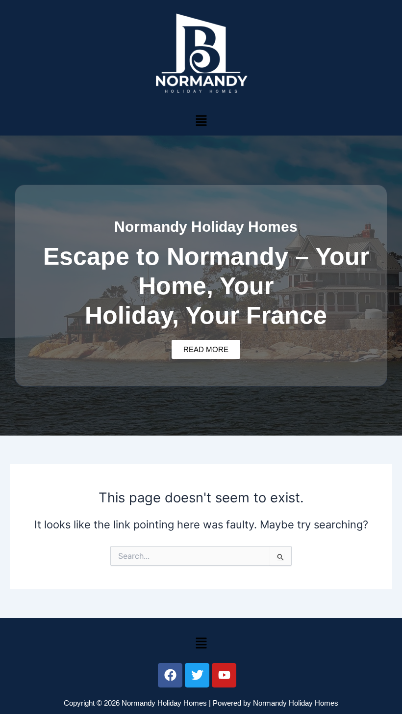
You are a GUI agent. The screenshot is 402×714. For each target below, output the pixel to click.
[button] (201, 120)
